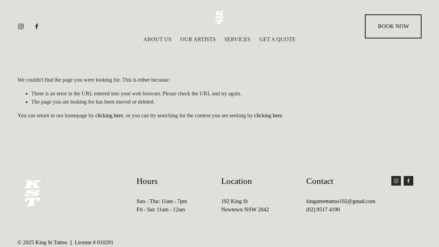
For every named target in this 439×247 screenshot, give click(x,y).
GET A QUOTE (277, 39)
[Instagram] (20, 26)
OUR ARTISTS (198, 39)
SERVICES (237, 39)
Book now (393, 26)
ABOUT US (157, 39)
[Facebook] (36, 26)
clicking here (109, 115)
